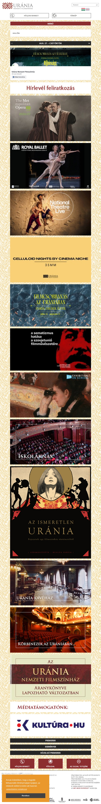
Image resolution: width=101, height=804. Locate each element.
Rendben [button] (25, 796)
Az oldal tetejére (79, 766)
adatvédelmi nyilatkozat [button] (16, 789)
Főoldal (50, 766)
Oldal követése (20, 77)
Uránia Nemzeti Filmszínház (23, 72)
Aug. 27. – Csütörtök (50, 43)
